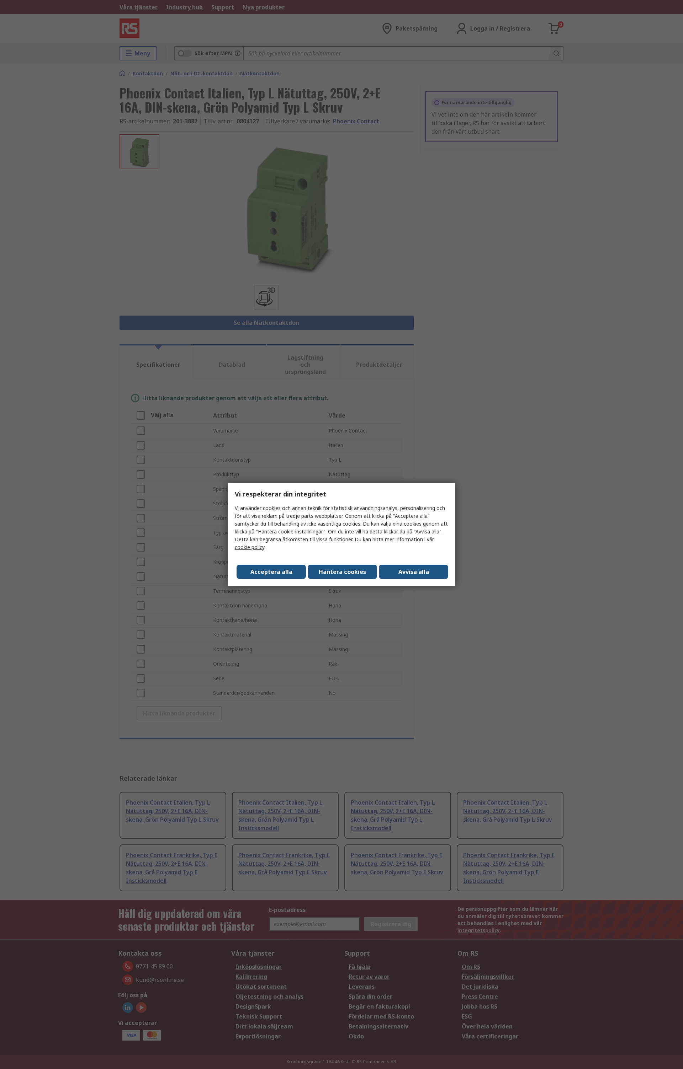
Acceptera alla (271, 572)
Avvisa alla (413, 572)
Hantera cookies (342, 572)
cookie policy (249, 547)
